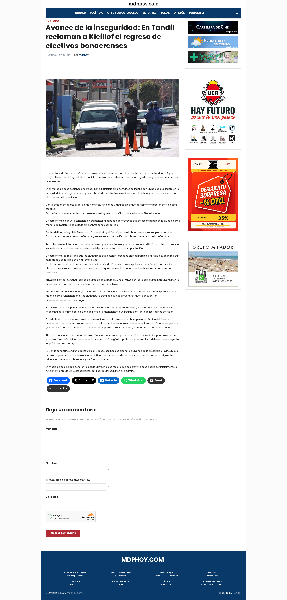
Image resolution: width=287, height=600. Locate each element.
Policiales (197, 13)
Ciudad (80, 13)
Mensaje (52, 429)
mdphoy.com (142, 559)
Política (96, 13)
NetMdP (237, 593)
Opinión (179, 13)
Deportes (149, 13)
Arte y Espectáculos (122, 13)
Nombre (51, 463)
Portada (52, 21)
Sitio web (52, 497)
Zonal (165, 13)
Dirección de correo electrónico (68, 480)
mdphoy (84, 55)
